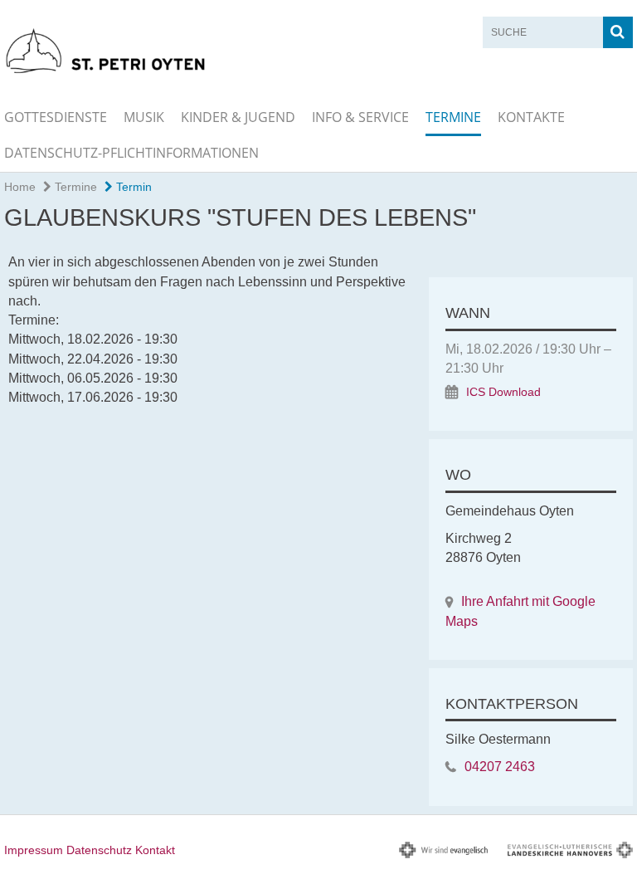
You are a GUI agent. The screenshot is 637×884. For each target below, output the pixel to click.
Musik (144, 117)
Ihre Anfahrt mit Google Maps (520, 611)
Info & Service (360, 117)
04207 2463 (499, 766)
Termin (132, 186)
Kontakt (155, 850)
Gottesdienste (55, 117)
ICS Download (503, 392)
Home (20, 186)
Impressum (33, 850)
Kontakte (531, 117)
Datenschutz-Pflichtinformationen (131, 153)
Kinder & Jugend (238, 117)
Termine (453, 117)
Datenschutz (99, 850)
